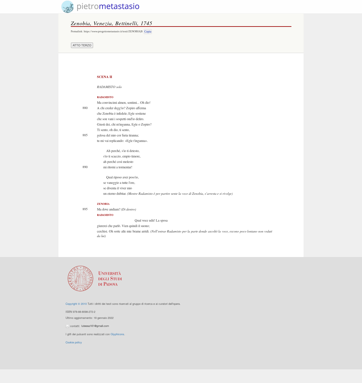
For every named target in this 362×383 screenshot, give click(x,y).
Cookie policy (74, 342)
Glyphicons (117, 334)
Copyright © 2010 (76, 304)
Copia (147, 31)
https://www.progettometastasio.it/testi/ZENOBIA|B (113, 31)
